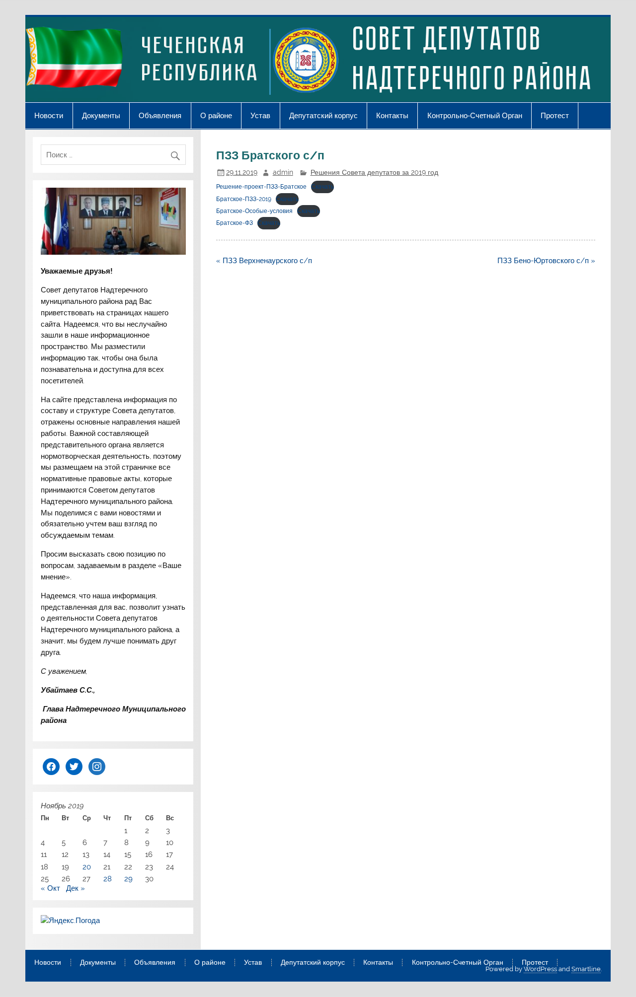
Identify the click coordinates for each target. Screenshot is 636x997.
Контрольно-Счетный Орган (474, 115)
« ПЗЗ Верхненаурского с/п (264, 260)
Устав (260, 115)
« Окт (50, 888)
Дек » (75, 888)
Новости (48, 115)
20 (86, 866)
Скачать (322, 186)
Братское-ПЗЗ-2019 (243, 199)
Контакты (392, 115)
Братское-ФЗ (234, 222)
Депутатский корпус (323, 115)
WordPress (540, 969)
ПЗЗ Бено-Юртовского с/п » (546, 260)
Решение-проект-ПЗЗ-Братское (261, 186)
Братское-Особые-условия (254, 211)
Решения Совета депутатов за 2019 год (374, 172)
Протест (555, 115)
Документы (101, 115)
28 (107, 878)
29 (128, 878)
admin (283, 172)
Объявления (160, 115)
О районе (216, 115)
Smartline (586, 969)
